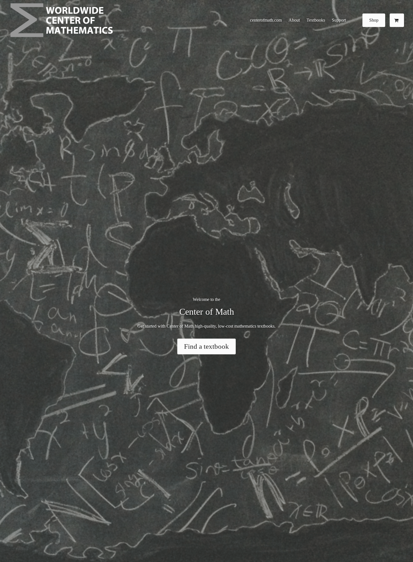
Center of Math (206, 312)
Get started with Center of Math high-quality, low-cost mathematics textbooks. (206, 326)
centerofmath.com (266, 20)
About (294, 20)
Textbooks (316, 20)
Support (339, 20)
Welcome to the (206, 299)
